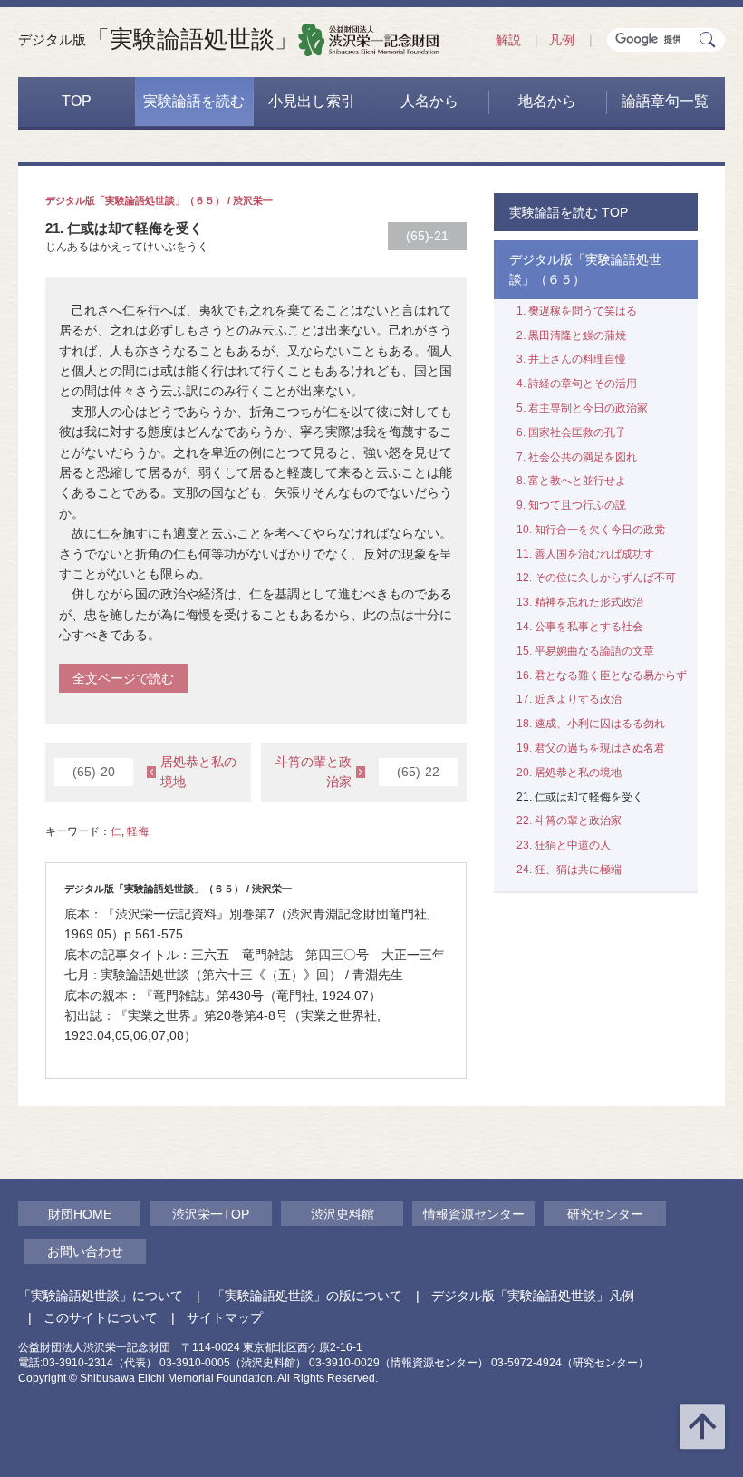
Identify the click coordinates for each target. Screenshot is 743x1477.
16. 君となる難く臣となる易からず (601, 675)
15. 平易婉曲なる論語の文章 (585, 651)
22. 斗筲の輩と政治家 (569, 820)
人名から (429, 101)
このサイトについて (100, 1317)
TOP (77, 101)
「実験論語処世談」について (100, 1295)
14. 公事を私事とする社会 (579, 626)
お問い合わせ (85, 1251)
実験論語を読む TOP (568, 212)
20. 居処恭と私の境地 (569, 772)
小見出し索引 (311, 101)
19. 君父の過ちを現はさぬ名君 (590, 748)
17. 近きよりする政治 (569, 699)
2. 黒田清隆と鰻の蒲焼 (571, 335)
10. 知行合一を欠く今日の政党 (590, 529)
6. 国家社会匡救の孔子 (571, 432)
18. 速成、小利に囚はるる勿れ (590, 723)
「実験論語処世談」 (158, 39)
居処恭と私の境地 (154, 771)
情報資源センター (474, 1214)
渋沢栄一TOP (210, 1214)
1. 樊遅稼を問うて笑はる (576, 311)
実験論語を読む (194, 101)
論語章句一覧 (665, 101)
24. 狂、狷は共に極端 (569, 869)
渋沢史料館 (342, 1214)
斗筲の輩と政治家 (357, 771)
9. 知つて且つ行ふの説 (571, 505)
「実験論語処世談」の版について (307, 1295)
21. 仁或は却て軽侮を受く (579, 797)
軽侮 (138, 831)
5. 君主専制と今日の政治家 (582, 408)
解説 (508, 40)
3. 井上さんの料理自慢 (571, 359)
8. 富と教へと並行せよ (571, 480)
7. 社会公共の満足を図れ (576, 457)
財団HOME (79, 1214)
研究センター (605, 1214)
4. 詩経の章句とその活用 (576, 383)
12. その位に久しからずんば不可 (596, 577)
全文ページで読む (123, 678)
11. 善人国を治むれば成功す (585, 554)
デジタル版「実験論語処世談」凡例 (532, 1295)
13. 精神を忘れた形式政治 (579, 602)
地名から (547, 101)
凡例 (561, 40)
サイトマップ (225, 1317)
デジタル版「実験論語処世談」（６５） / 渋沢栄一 (159, 200)
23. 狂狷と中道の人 (563, 845)
